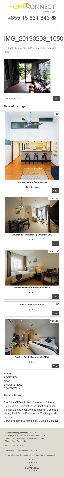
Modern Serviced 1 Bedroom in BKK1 (32, 287)
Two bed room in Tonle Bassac (32, 181)
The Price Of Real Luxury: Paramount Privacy (29, 402)
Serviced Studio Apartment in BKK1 (32, 357)
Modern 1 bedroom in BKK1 (32, 304)
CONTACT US (12, 388)
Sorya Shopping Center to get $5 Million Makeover (31, 420)
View (55, 190)
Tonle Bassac (32, 186)
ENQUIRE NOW (13, 384)
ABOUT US (10, 377)
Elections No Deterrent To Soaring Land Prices (29, 406)
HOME (7, 373)
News (7, 381)
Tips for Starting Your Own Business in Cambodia (31, 409)
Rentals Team (44, 48)
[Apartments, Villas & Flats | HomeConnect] (32, 7)
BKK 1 (32, 239)
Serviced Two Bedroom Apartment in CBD (32, 234)
